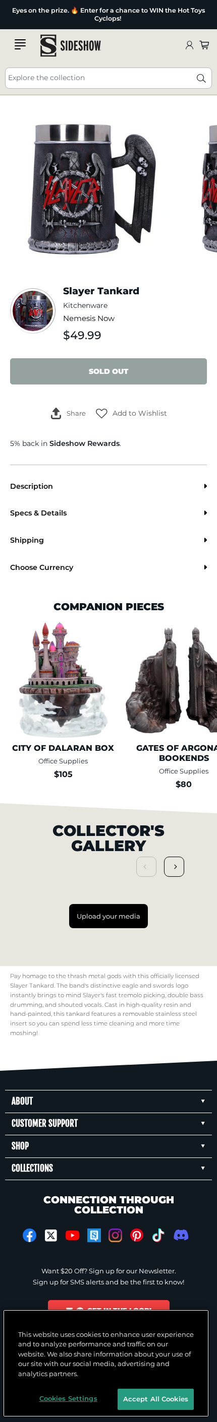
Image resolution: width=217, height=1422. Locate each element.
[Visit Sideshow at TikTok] (158, 1235)
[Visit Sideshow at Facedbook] (29, 1235)
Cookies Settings (68, 1398)
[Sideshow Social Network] (94, 1235)
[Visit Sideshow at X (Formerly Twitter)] (51, 1236)
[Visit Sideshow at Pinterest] (137, 1235)
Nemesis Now (89, 318)
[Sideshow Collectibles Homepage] (70, 45)
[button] (131, 414)
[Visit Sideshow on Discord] (180, 1235)
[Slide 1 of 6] (92, 189)
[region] (106, 1363)
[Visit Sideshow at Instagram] (115, 1235)
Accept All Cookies (155, 1399)
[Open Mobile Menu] (20, 44)
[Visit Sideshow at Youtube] (72, 1235)
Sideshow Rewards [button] (84, 443)
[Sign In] (189, 45)
